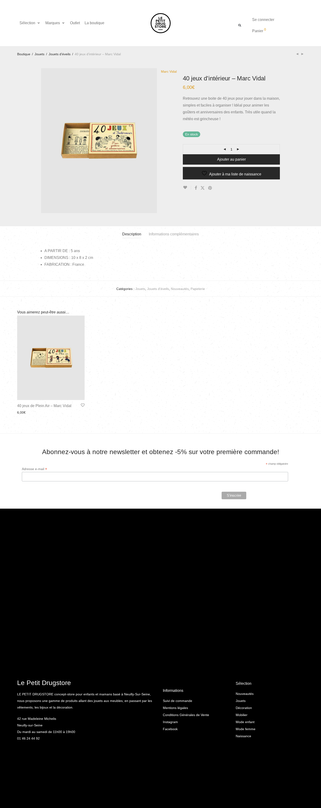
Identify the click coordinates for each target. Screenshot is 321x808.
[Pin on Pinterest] (210, 188)
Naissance (243, 736)
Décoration (244, 708)
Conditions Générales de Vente (186, 715)
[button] (30, 23)
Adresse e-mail (34, 469)
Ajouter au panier (231, 159)
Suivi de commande (177, 701)
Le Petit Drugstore (44, 682)
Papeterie (198, 289)
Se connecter (263, 20)
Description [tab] (131, 234)
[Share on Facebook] (196, 188)
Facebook (170, 729)
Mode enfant (245, 722)
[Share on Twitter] (202, 188)
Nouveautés (180, 289)
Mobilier (241, 715)
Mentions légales (175, 708)
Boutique (23, 54)
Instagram (170, 722)
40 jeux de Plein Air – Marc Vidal (44, 406)
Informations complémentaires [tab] (174, 234)
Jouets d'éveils (59, 54)
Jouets (39, 54)
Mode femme (245, 729)
